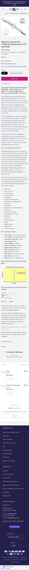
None (4, 73)
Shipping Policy (7, 496)
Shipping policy (23, 559)
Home (6, 13)
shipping (14, 411)
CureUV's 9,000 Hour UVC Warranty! (13, 488)
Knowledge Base (7, 450)
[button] (3, 9)
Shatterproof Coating (16, 73)
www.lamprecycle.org (12, 310)
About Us (5, 471)
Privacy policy (7, 559)
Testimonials (6, 457)
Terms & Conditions (8, 474)
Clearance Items (7, 453)
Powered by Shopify (14, 557)
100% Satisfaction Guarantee (11, 481)
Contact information (15, 562)
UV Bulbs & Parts (13, 13)
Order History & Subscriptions (11, 432)
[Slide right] (17, 39)
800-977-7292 (13, 514)
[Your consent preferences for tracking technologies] (26, 567)
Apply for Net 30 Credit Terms (11, 485)
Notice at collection (5, 568)
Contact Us (6, 436)
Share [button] (4, 346)
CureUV (8, 557)
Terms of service (15, 559)
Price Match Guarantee (9, 443)
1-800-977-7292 (19, 4)
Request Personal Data (9, 461)
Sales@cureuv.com (13, 518)
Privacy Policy (6, 478)
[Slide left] (11, 39)
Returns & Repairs (8, 439)
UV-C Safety (6, 492)
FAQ (4, 446)
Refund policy (24, 557)
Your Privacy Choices (9, 566)
